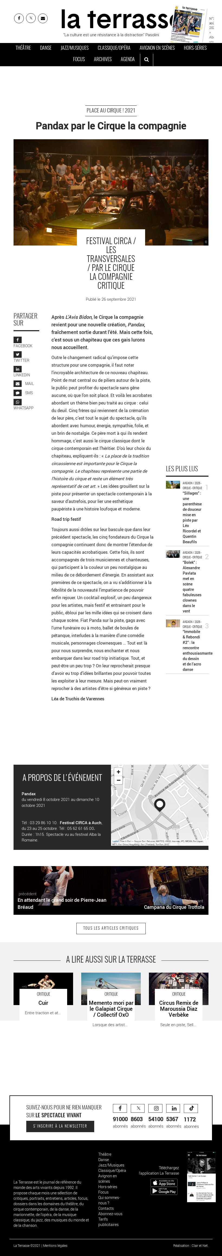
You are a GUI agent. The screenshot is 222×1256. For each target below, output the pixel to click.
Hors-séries (195, 48)
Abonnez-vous (110, 1213)
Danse (45, 48)
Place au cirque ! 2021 (111, 111)
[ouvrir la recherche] (146, 60)
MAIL (29, 383)
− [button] (118, 780)
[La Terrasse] (123, 18)
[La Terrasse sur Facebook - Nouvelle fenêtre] (19, 18)
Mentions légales (55, 1245)
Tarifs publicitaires (108, 1222)
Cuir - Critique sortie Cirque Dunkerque (37, 978)
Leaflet (115, 841)
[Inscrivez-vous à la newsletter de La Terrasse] (43, 18)
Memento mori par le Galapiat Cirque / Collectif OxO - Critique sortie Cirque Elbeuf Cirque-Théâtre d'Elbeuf (108, 984)
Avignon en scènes (157, 48)
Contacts (106, 1208)
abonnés (120, 1122)
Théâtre (23, 48)
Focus (79, 59)
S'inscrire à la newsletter (60, 1126)
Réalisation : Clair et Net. (190, 1245)
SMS (28, 392)
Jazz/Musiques (75, 48)
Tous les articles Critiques (111, 928)
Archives (103, 59)
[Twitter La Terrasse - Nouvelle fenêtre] (31, 18)
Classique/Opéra (114, 48)
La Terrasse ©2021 (27, 1245)
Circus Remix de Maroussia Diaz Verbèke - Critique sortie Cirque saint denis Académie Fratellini (177, 981)
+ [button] (118, 771)
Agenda (128, 59)
